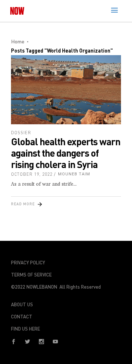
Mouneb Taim (74, 174)
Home (17, 41)
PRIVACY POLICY (28, 262)
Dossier (21, 132)
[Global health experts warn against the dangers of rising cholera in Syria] (66, 89)
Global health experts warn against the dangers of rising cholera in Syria (65, 153)
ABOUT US (22, 304)
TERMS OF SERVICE (31, 275)
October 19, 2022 (31, 174)
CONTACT (21, 317)
